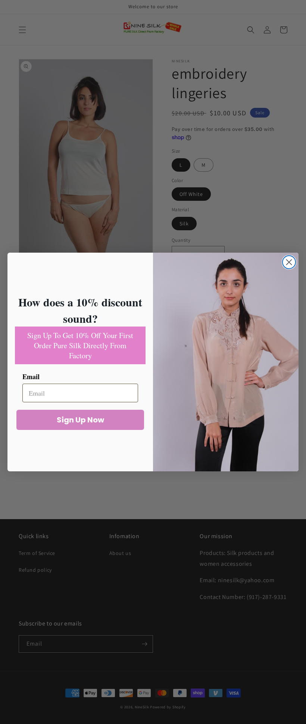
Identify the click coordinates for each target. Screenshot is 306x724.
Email (31, 376)
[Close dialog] (289, 262)
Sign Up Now (80, 420)
